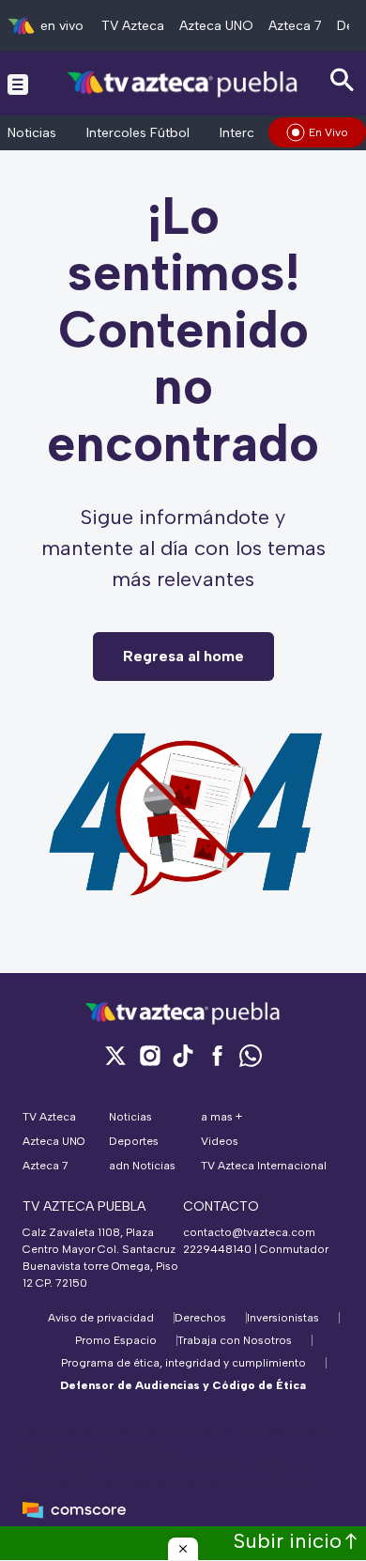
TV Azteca (132, 26)
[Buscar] (342, 80)
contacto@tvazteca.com (249, 1232)
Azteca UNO (216, 26)
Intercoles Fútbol (138, 133)
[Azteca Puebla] (183, 83)
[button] (183, 1549)
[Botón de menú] (18, 83)
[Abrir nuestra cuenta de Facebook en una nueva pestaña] (217, 1055)
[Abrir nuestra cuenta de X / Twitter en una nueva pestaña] (115, 1055)
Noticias (32, 133)
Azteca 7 (295, 26)
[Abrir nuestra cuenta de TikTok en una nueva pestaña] (183, 1055)
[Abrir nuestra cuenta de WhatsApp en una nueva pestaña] (250, 1055)
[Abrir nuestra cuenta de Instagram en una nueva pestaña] (149, 1055)
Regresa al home (183, 656)
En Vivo (328, 132)
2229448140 (217, 1249)
